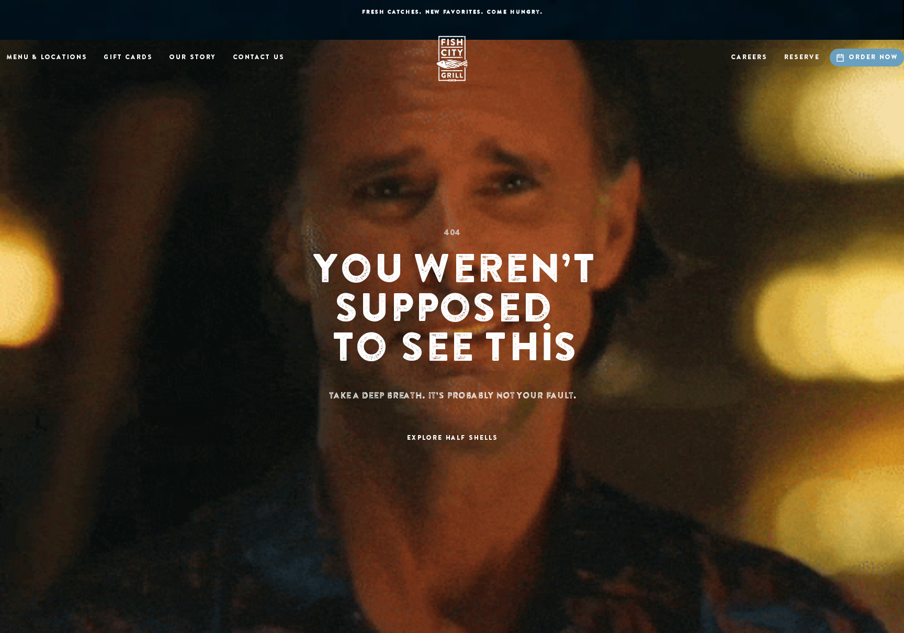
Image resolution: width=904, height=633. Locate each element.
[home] (452, 58)
